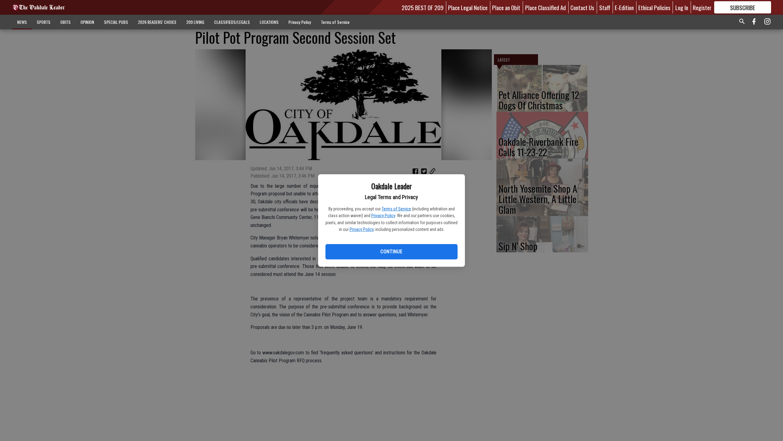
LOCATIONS (269, 22)
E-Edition (624, 7)
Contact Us (582, 7)
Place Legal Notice (468, 7)
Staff (604, 7)
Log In (681, 7)
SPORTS (43, 22)
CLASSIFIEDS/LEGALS (232, 22)
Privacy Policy (383, 215)
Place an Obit (506, 7)
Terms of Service (396, 208)
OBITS (65, 22)
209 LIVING (195, 22)
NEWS (22, 22)
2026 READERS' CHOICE (157, 22)
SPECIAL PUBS (116, 22)
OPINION (87, 22)
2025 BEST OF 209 (422, 7)
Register (702, 7)
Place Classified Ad (545, 7)
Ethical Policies (654, 7)
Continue (391, 251)
